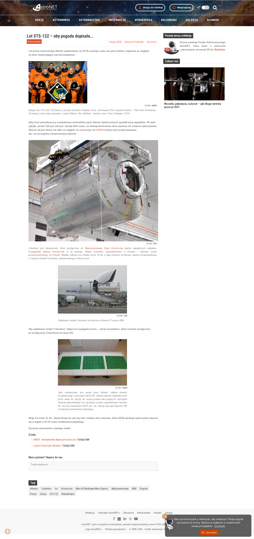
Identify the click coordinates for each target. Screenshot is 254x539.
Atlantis (34, 488)
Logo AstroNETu (93, 529)
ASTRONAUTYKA (89, 20)
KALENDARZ (169, 20)
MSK (134, 488)
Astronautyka (34, 41)
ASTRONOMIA (61, 20)
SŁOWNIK (213, 20)
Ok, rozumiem (209, 532)
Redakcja (90, 512)
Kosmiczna (66, 488)
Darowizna (128, 512)
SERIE (39, 20)
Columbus (46, 488)
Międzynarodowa (120, 488)
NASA (154, 105)
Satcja (43, 494)
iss (56, 488)
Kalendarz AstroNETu (109, 512)
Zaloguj (168, 512)
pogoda (144, 488)
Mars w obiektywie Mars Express (92, 488)
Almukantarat (143, 512)
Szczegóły (219, 526)
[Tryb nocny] (205, 8)
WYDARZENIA (143, 20)
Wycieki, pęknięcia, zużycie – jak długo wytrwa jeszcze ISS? (192, 105)
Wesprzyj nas (181, 7)
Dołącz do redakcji (150, 7)
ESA (155, 243)
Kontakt (158, 512)
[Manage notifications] (7, 531)
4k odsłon (151, 42)
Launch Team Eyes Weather (47, 445)
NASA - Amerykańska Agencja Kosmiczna (55, 439)
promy (33, 494)
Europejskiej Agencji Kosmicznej (46, 251)
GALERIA (192, 20)
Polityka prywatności (115, 529)
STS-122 (54, 494)
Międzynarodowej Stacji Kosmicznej (104, 248)
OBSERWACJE (117, 20)
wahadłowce (68, 494)
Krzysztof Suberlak (134, 42)
